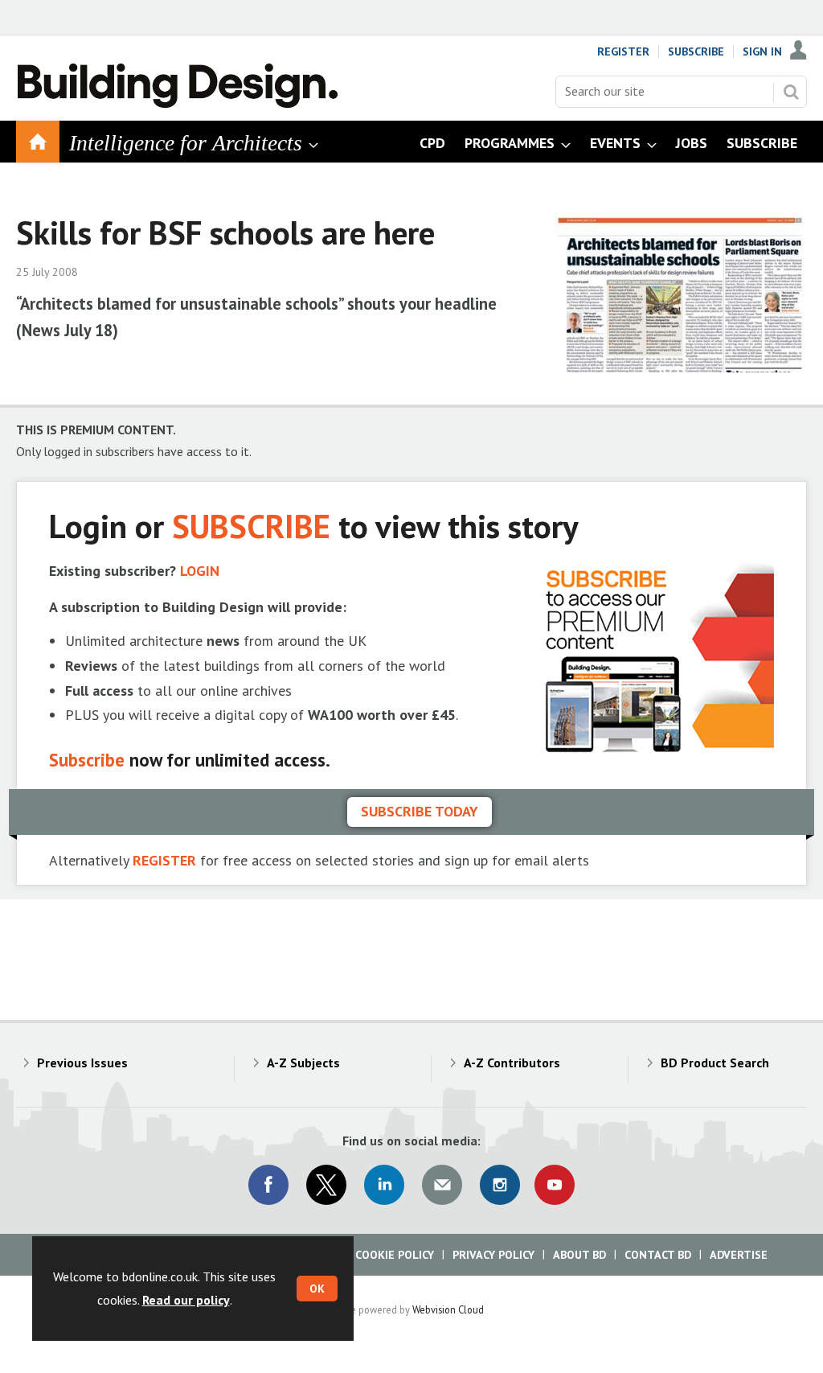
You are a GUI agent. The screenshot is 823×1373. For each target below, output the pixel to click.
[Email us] (442, 1185)
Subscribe (696, 51)
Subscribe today (419, 811)
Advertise (739, 1255)
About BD (579, 1255)
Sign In (762, 51)
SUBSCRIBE (251, 525)
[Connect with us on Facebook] (268, 1185)
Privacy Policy (493, 1255)
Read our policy (186, 1300)
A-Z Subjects (303, 1062)
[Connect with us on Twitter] (326, 1185)
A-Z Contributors (512, 1062)
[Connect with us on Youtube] (554, 1185)
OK (317, 1288)
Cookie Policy (394, 1255)
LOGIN (199, 570)
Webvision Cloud (448, 1309)
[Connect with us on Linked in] (384, 1185)
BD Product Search (715, 1062)
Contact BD (657, 1255)
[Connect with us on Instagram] (500, 1185)
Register (623, 51)
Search (791, 92)
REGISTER (164, 860)
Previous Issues (82, 1062)
